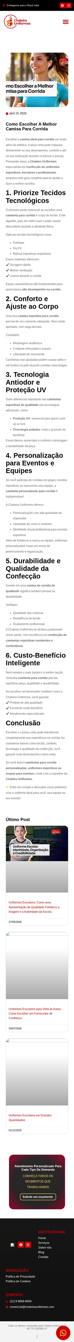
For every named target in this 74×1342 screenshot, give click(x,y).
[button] (66, 22)
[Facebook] (62, 5)
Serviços (43, 1242)
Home (42, 1238)
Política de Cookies (18, 1281)
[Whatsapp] (63, 1333)
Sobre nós (44, 1247)
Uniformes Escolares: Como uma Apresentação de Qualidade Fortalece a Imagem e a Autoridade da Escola (34, 907)
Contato (43, 1256)
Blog (41, 1252)
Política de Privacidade (20, 1276)
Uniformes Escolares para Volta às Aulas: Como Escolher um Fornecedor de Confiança (35, 1013)
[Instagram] (68, 5)
